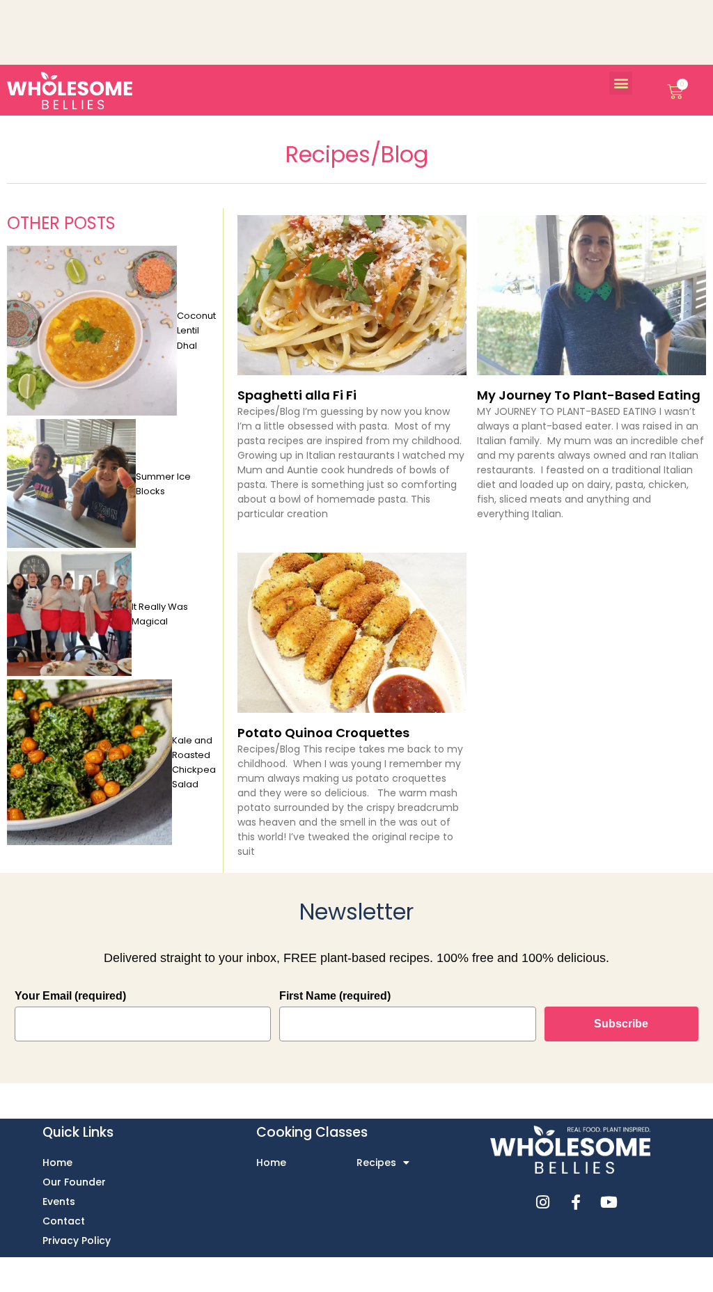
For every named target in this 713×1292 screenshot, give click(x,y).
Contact (63, 1221)
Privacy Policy (76, 1240)
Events (58, 1201)
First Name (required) (335, 996)
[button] (620, 83)
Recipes (376, 1162)
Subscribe (621, 1024)
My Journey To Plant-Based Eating (588, 395)
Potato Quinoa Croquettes (323, 732)
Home (57, 1162)
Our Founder (74, 1182)
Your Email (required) (70, 996)
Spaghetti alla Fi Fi (296, 395)
